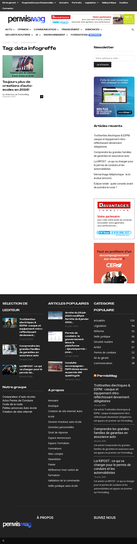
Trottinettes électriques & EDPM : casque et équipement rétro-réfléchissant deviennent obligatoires (112, 141)
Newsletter (54, 459)
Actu (8, 30)
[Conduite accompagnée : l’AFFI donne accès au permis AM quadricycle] (55, 366)
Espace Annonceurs (59, 437)
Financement (71, 30)
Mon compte (55, 453)
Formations (85, 35)
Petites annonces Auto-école (19, 407)
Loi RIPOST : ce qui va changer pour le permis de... (30, 369)
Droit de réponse (58, 432)
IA (37, 35)
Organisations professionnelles (37, 3)
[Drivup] (114, 97)
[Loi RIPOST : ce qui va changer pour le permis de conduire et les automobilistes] (9, 370)
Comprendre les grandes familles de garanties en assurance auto (112, 154)
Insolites (124, 3)
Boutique (53, 405)
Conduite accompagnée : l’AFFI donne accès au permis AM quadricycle (76, 369)
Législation (90, 3)
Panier (51, 464)
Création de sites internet (17, 411)
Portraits (77, 3)
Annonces (92, 30)
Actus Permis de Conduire (17, 400)
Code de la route (12, 404)
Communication (45, 30)
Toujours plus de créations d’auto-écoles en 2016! (17, 86)
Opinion (23, 30)
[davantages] (114, 219)
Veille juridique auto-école (63, 485)
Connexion (7, 9)
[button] (132, 29)
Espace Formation (58, 443)
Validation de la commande (64, 480)
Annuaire (63, 3)
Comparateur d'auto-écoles (18, 396)
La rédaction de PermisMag (15, 94)
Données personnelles (61, 427)
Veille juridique (109, 3)
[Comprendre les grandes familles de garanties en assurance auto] (9, 349)
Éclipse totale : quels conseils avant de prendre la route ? (113, 185)
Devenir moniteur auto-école (65, 421)
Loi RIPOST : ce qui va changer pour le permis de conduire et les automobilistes (113, 165)
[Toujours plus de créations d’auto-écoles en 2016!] (22, 66)
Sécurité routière (17, 35)
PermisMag (107, 375)
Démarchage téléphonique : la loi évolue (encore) (112, 176)
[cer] (114, 263)
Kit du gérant (9, 3)
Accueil (6, 42)
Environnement (54, 35)
